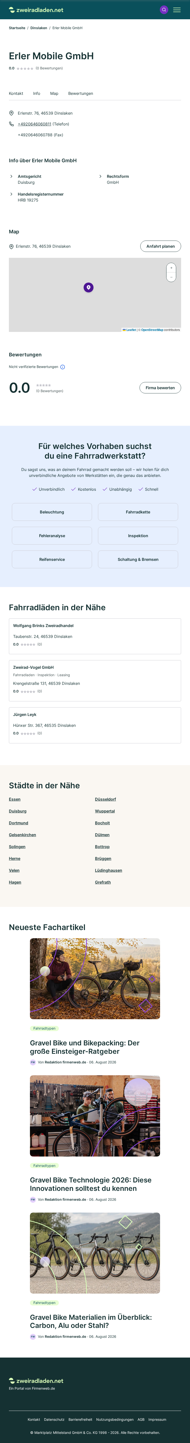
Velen (14, 870)
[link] (95, 636)
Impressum (157, 1419)
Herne (14, 858)
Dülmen (102, 834)
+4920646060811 (34, 124)
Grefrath (103, 882)
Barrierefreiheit (80, 1419)
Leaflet (131, 329)
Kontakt (34, 1419)
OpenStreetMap (152, 329)
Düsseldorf (105, 799)
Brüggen (103, 858)
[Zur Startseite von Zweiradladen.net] (36, 9)
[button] (164, 9)
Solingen (17, 846)
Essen (15, 799)
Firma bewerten (160, 387)
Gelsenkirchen (22, 834)
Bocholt (102, 822)
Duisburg (17, 811)
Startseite (17, 28)
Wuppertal (105, 811)
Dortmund (18, 822)
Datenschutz (54, 1419)
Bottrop (102, 846)
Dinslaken (38, 28)
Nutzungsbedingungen (115, 1419)
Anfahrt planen (160, 246)
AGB (141, 1419)
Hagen (15, 882)
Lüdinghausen (108, 870)
